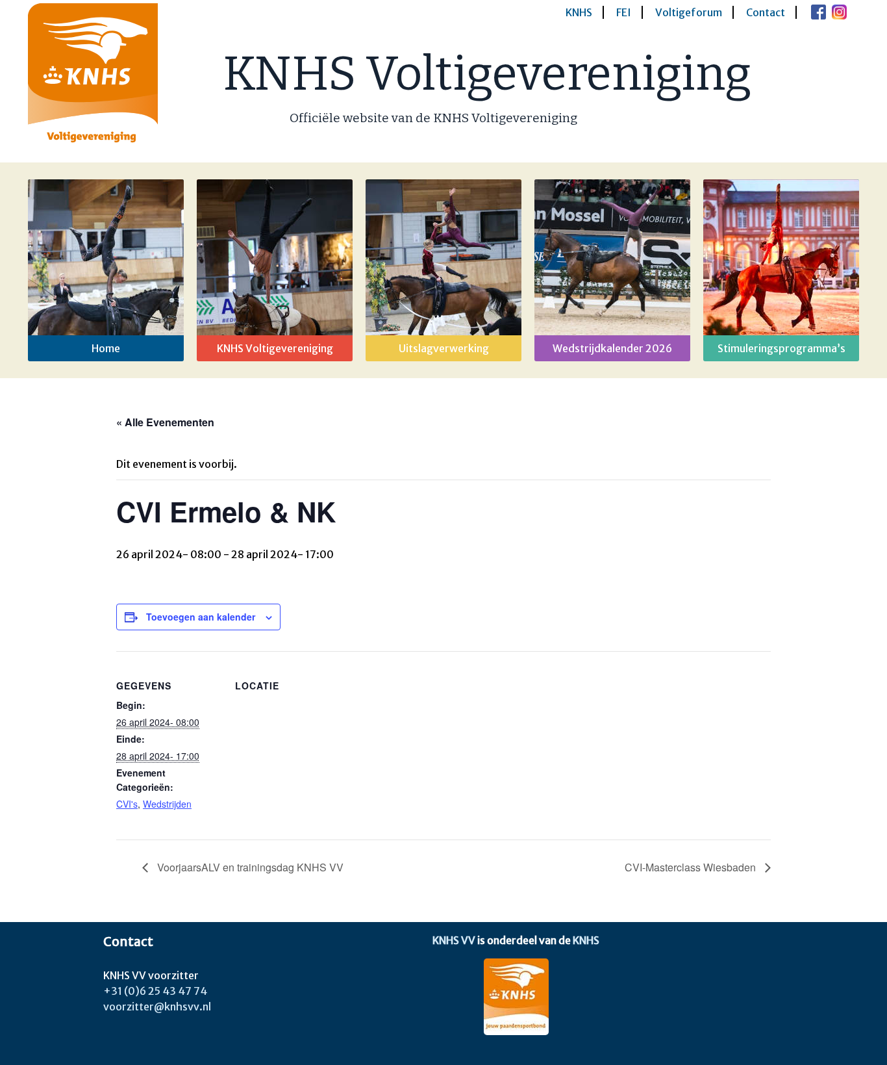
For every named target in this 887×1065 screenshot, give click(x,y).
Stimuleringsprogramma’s (781, 348)
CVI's (127, 803)
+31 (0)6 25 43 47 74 (155, 990)
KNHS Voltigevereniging (487, 74)
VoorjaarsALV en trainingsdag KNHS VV (249, 867)
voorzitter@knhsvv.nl (157, 1006)
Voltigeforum (688, 12)
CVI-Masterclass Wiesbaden (691, 867)
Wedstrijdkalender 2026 (612, 348)
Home (106, 348)
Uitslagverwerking (444, 348)
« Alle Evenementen (165, 422)
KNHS (579, 12)
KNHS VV (453, 940)
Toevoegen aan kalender (200, 616)
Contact (765, 12)
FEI (623, 12)
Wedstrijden (167, 803)
